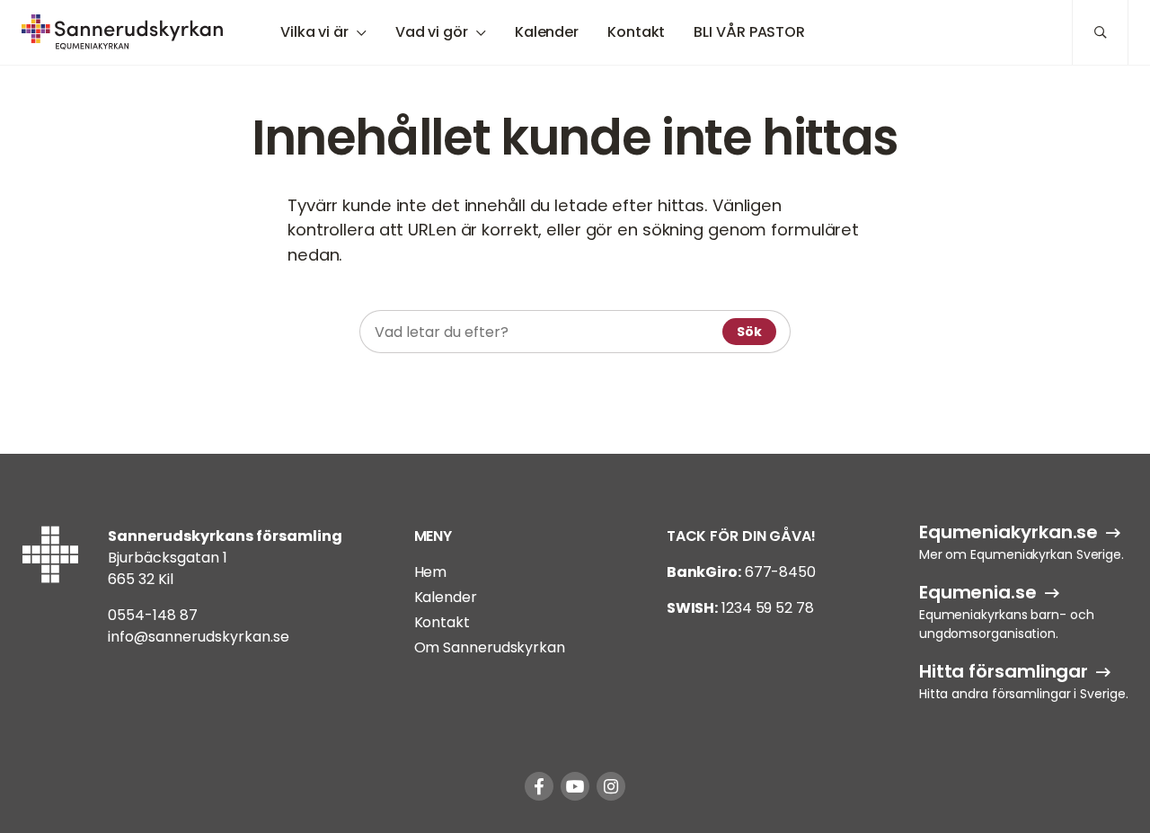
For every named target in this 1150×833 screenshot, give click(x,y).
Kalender (547, 32)
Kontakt (636, 32)
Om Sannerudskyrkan (489, 647)
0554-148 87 (153, 615)
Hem (430, 572)
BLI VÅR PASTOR (749, 32)
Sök (749, 332)
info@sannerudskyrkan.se (198, 636)
